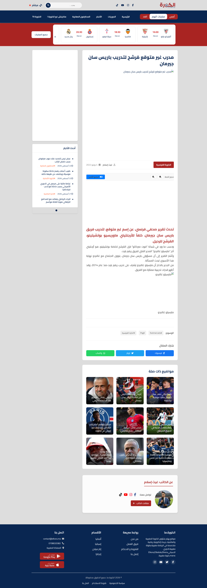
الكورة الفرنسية (163, 165)
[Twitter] (167, 562)
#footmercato (156, 333)
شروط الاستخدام (99, 583)
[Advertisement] (130, 205)
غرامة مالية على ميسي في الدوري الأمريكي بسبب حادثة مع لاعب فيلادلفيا (55, 186)
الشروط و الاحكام (129, 549)
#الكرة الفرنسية (128, 333)
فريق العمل (132, 544)
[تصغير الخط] (160, 177)
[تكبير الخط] (153, 177)
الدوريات (112, 17)
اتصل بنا (85, 583)
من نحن (134, 539)
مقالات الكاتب (142, 503)
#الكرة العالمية (49, 194)
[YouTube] (122, 5)
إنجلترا (98, 554)
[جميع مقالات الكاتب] (164, 499)
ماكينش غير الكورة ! (56, 17)
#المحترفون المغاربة (47, 166)
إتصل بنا (134, 554)
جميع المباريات (41, 35)
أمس (172, 16)
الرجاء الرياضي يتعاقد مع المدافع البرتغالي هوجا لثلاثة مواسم (55, 200)
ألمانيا (98, 539)
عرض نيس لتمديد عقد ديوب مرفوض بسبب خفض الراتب (54, 160)
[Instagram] (128, 5)
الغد (145, 16)
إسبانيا (98, 544)
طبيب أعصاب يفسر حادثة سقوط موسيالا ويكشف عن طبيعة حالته (56, 172)
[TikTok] (117, 5)
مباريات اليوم (158, 16)
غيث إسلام (107, 165)
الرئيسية (126, 17)
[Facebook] (133, 5)
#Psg (142, 333)
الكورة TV (36, 17)
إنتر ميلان (96, 549)
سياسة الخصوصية (117, 583)
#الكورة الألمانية (49, 178)
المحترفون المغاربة (81, 17)
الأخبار (99, 17)
